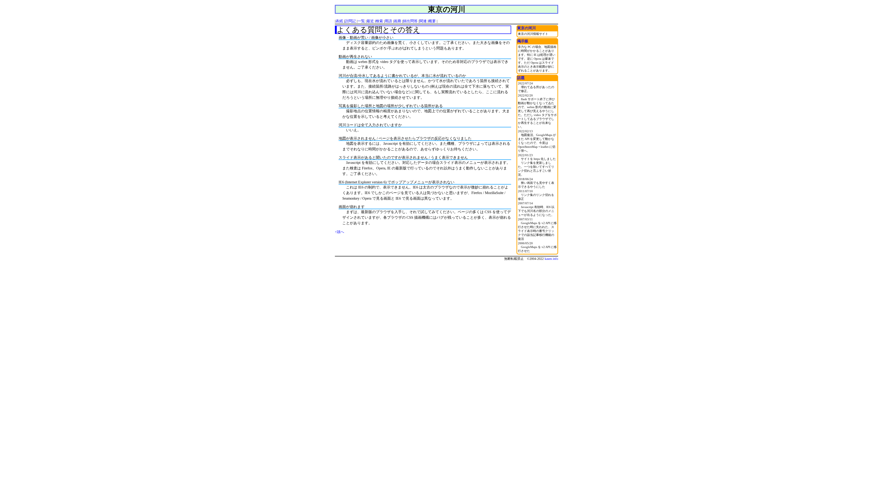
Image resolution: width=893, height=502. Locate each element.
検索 (379, 21)
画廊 (397, 21)
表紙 (339, 21)
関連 (423, 21)
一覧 (361, 21)
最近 (370, 21)
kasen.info (551, 259)
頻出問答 (410, 21)
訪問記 (350, 21)
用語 (388, 21)
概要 (432, 21)
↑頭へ (339, 232)
